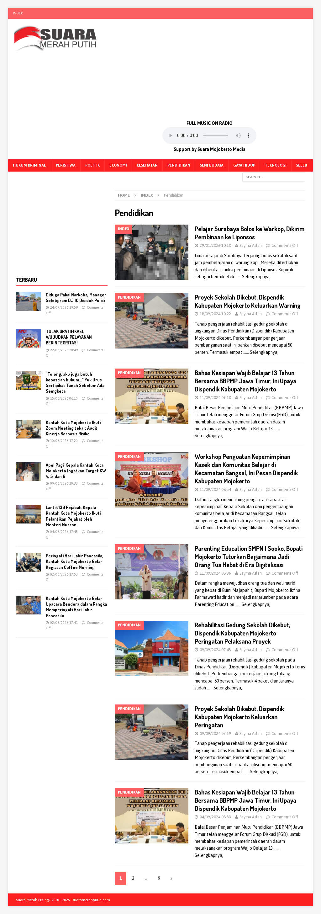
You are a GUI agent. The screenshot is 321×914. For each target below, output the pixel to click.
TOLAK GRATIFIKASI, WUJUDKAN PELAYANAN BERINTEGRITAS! (69, 337)
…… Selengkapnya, (253, 276)
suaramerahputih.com (91, 900)
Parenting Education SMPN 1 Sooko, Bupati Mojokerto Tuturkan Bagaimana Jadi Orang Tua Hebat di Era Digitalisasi (249, 556)
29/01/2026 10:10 (215, 245)
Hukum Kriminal (29, 165)
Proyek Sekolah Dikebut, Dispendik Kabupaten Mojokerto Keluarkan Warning (248, 301)
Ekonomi (118, 165)
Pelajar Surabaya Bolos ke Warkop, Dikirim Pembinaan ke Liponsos (250, 233)
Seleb (301, 165)
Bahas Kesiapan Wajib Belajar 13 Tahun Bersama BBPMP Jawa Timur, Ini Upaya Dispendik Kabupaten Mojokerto (245, 381)
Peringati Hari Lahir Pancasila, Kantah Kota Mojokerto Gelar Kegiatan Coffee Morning (74, 561)
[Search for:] (273, 176)
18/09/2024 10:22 (215, 313)
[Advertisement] (209, 69)
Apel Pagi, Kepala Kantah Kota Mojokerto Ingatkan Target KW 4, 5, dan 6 (76, 470)
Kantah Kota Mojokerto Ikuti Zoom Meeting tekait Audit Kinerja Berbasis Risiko (73, 428)
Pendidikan (178, 165)
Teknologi (276, 165)
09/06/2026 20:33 (64, 483)
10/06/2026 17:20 (64, 441)
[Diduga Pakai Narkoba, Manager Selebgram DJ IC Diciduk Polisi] (28, 301)
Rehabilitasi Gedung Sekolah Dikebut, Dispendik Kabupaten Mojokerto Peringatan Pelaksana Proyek (242, 633)
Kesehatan (147, 165)
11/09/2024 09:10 (215, 397)
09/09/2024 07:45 (215, 649)
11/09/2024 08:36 (215, 573)
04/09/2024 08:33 (215, 817)
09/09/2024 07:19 (215, 733)
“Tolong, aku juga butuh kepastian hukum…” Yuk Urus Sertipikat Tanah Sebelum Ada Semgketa (75, 382)
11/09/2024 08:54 (215, 489)
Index (18, 13)
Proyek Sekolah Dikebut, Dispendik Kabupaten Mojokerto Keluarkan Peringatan (239, 716)
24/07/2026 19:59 (64, 307)
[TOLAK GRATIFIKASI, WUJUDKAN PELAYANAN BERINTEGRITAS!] (28, 338)
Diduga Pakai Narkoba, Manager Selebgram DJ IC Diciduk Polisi (76, 297)
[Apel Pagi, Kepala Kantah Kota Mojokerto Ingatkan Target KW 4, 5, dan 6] (28, 471)
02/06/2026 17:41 (64, 622)
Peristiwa (66, 165)
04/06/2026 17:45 (64, 532)
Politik (92, 165)
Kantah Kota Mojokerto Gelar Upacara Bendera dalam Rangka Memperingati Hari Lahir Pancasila (76, 607)
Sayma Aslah (250, 245)
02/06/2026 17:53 (64, 574)
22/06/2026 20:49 (64, 350)
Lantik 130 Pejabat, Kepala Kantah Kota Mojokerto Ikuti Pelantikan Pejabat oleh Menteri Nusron (73, 516)
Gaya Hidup (244, 165)
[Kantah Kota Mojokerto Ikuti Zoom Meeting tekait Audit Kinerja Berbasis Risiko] (28, 429)
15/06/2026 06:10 (64, 398)
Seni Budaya (212, 165)
